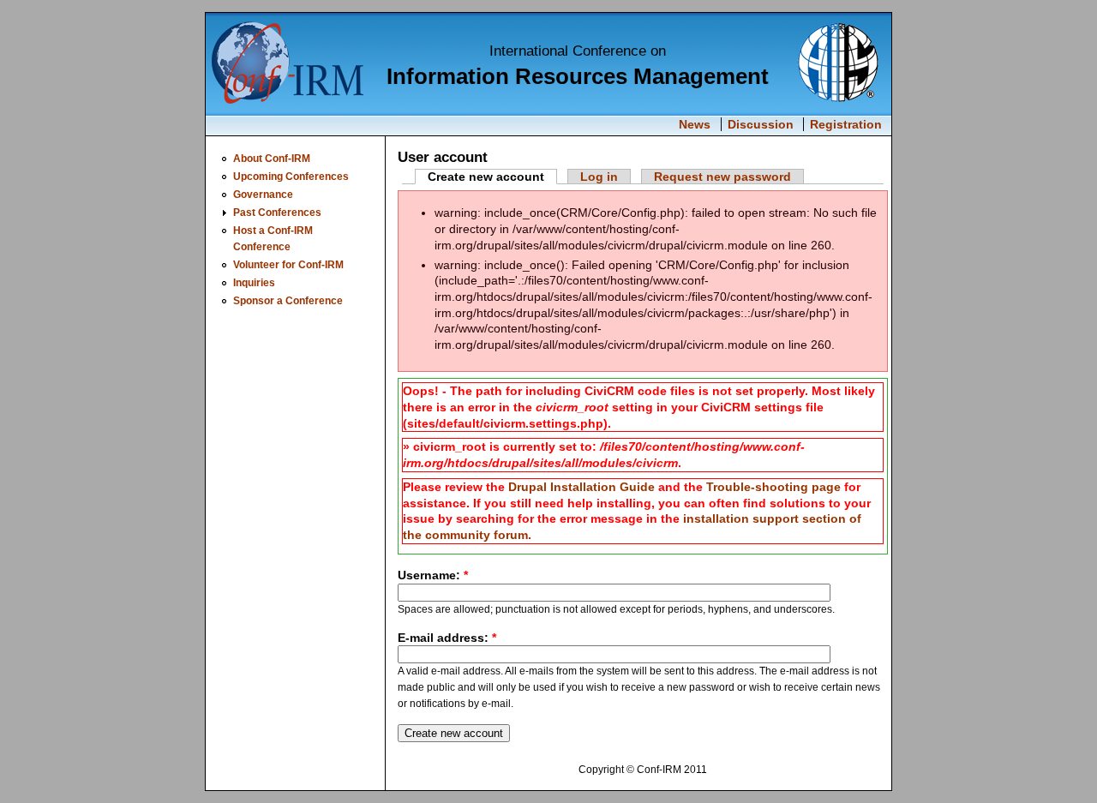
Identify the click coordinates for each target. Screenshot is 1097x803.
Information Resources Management (578, 76)
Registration (846, 124)
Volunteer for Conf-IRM (288, 264)
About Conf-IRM (271, 158)
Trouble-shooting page (773, 487)
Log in (599, 176)
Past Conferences (277, 212)
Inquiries (254, 282)
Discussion (761, 124)
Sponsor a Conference (288, 300)
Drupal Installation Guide (581, 487)
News (694, 124)
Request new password (722, 176)
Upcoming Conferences (291, 176)
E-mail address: (447, 637)
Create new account (486, 176)
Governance (263, 194)
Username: (433, 575)
